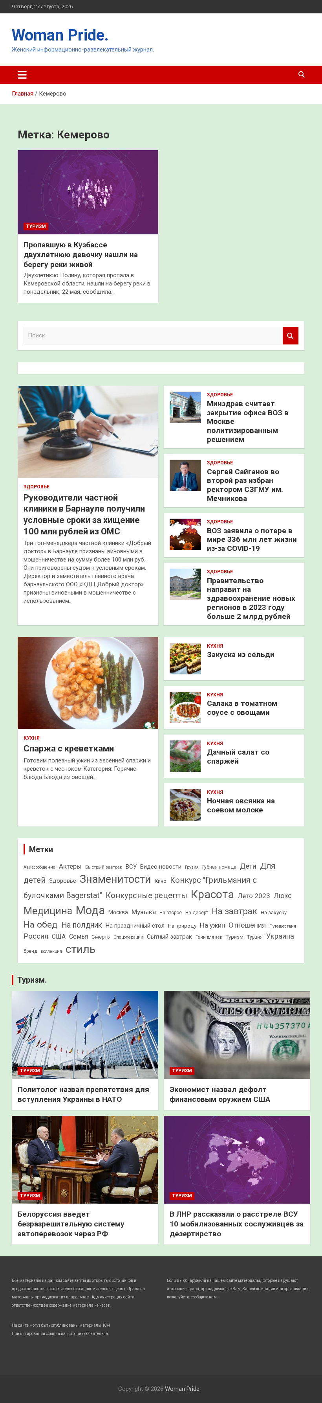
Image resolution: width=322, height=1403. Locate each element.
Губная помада (219, 867)
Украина (280, 936)
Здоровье (36, 487)
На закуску (274, 912)
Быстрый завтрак (103, 867)
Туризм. (32, 980)
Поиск (290, 335)
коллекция (51, 951)
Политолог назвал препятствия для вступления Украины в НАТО (83, 1094)
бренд (30, 951)
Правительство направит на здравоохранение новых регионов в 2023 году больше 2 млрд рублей (251, 598)
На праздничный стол (135, 925)
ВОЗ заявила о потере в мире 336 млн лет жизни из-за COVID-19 (252, 539)
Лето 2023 (254, 896)
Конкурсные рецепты (146, 895)
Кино (160, 881)
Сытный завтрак (169, 936)
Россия (36, 936)
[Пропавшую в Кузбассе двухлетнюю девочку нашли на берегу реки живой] (88, 192)
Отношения (247, 925)
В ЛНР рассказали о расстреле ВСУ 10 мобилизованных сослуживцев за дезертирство (237, 1224)
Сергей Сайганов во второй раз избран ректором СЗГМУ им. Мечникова (245, 485)
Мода (90, 910)
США (59, 936)
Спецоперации (128, 937)
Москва (118, 912)
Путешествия (282, 926)
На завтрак (234, 911)
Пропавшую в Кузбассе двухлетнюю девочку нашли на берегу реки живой (81, 254)
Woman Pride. (60, 35)
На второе (170, 912)
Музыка (144, 912)
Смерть (100, 937)
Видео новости (160, 866)
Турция (255, 937)
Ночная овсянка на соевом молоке (241, 805)
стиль (80, 949)
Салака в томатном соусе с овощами (242, 708)
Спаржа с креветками (69, 748)
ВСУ (131, 866)
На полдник (81, 925)
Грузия (192, 867)
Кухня (32, 738)
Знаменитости (115, 879)
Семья (78, 936)
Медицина (48, 911)
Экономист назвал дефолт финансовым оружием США (220, 1094)
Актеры (70, 866)
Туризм (36, 226)
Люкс (283, 896)
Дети (248, 866)
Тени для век (209, 937)
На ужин (212, 925)
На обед (41, 924)
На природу (182, 926)
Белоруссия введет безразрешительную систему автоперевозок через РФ (71, 1224)
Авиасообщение (39, 867)
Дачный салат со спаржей (238, 757)
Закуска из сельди (240, 654)
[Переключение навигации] (22, 75)
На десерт (196, 912)
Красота (212, 894)
